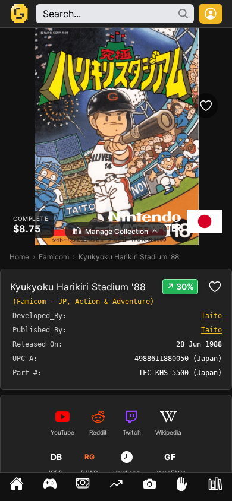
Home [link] (19, 256)
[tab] (16, 487)
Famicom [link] (54, 256)
